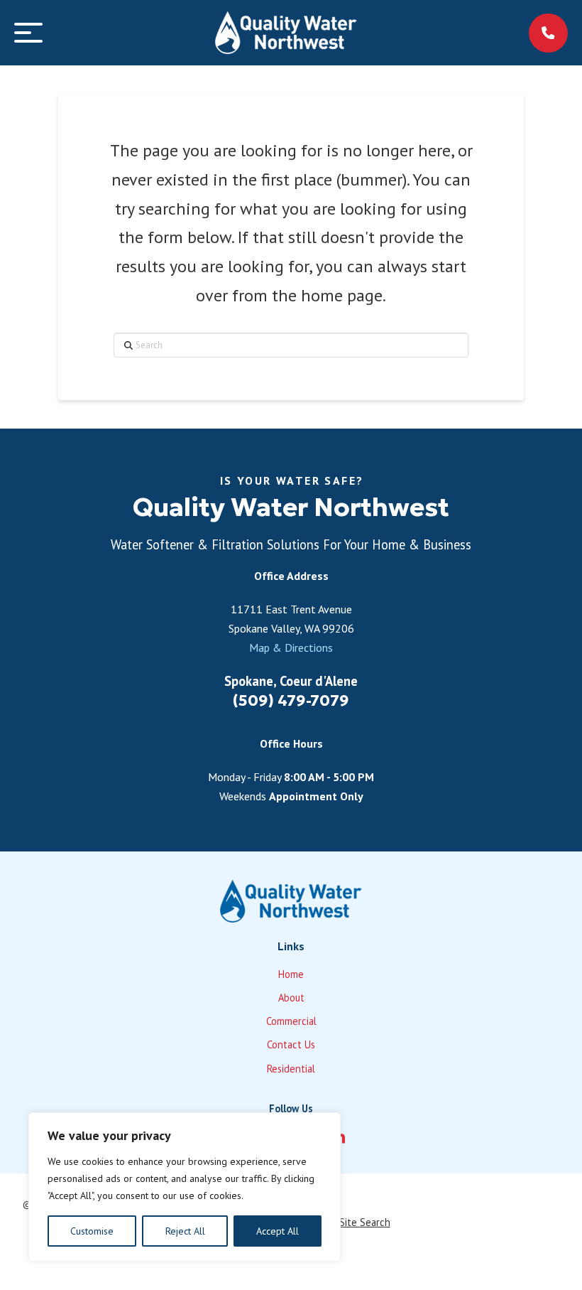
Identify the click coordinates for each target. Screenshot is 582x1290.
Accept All (277, 1231)
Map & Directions (291, 647)
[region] (184, 1187)
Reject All (185, 1231)
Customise (92, 1231)
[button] (28, 33)
